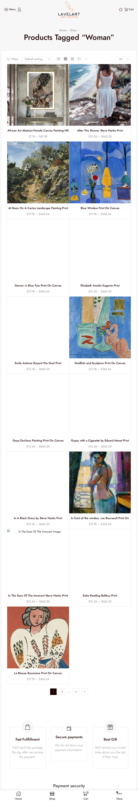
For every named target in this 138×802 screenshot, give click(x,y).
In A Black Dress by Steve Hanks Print (38, 518)
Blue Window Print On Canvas (100, 208)
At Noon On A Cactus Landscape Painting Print (38, 208)
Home (62, 30)
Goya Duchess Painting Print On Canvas (38, 441)
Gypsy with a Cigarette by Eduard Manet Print (100, 441)
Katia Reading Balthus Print (100, 596)
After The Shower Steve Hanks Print (100, 131)
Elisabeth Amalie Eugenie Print (99, 286)
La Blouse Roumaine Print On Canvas (38, 673)
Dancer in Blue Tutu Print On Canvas (38, 286)
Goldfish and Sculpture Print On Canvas (100, 363)
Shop (73, 30)
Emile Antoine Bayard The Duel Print (38, 363)
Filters (14, 59)
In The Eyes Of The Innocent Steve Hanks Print (38, 596)
